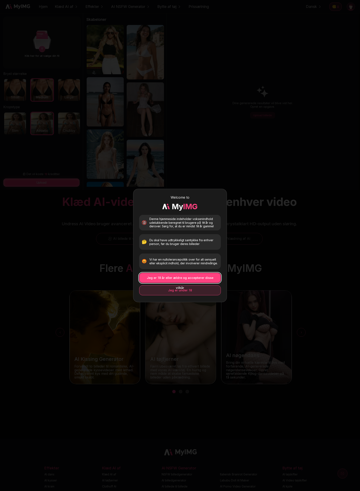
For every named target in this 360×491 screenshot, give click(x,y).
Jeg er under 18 (180, 290)
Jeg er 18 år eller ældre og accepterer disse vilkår (180, 279)
